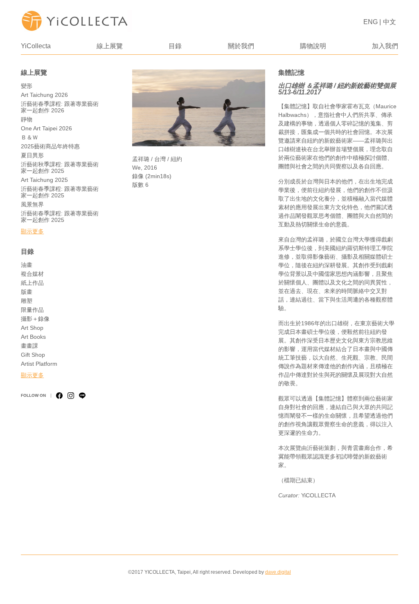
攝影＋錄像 (35, 318)
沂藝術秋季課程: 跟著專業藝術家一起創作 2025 (60, 167)
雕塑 (26, 301)
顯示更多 (32, 231)
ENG (370, 21)
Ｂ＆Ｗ (29, 137)
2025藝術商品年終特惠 (50, 146)
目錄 (175, 46)
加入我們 (385, 46)
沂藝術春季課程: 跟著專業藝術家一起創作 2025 (60, 192)
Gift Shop (33, 354)
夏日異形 (32, 155)
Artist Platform (39, 363)
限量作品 (32, 309)
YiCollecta (36, 46)
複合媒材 (32, 274)
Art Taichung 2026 (44, 95)
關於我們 (241, 46)
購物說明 (313, 46)
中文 (389, 21)
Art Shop (32, 327)
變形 (26, 86)
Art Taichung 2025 (44, 180)
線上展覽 (110, 46)
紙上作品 (32, 283)
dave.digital (278, 572)
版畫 (26, 292)
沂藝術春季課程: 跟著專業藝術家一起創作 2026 (60, 107)
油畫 (26, 265)
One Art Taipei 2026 (46, 128)
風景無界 (32, 204)
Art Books (33, 336)
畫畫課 (29, 345)
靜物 (26, 119)
